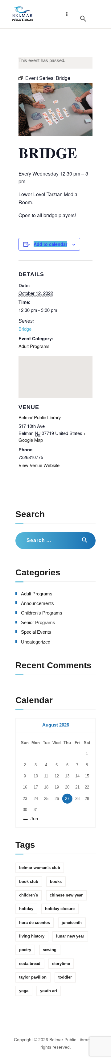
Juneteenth (72, 922)
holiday (26, 908)
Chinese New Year (66, 895)
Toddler (65, 977)
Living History (31, 936)
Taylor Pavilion (33, 977)
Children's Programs (41, 613)
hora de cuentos (34, 922)
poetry (25, 949)
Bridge (24, 328)
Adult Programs (33, 346)
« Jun (32, 818)
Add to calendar (50, 244)
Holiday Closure (60, 908)
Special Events (36, 632)
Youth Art (48, 990)
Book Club (28, 881)
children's (28, 895)
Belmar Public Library (39, 417)
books (56, 881)
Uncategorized (35, 642)
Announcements (37, 603)
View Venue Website (39, 465)
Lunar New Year (70, 936)
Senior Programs (38, 622)
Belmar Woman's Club (39, 867)
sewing (49, 949)
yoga (23, 990)
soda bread (29, 963)
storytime (61, 963)
